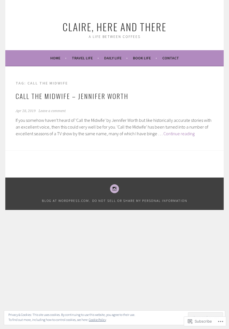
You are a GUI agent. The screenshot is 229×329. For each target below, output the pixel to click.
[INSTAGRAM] (114, 188)
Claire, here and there (114, 26)
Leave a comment (52, 111)
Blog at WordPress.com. (66, 201)
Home (55, 58)
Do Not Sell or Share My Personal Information (139, 201)
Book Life (142, 58)
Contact (170, 58)
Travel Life (82, 58)
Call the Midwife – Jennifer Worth (72, 96)
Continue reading (179, 133)
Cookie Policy (97, 320)
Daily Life (112, 58)
